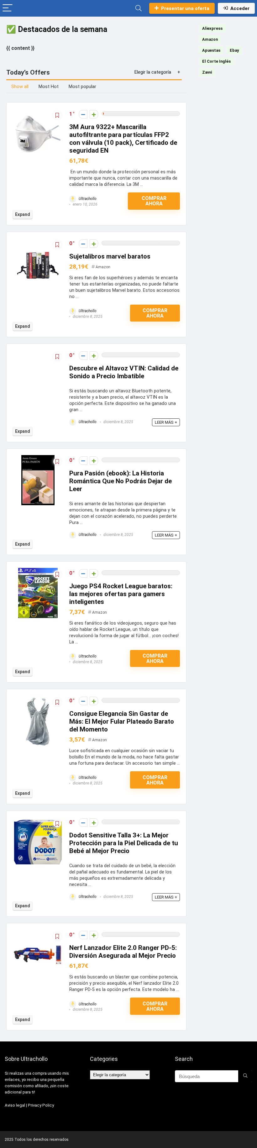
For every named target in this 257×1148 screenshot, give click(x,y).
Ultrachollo (87, 199)
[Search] (138, 8)
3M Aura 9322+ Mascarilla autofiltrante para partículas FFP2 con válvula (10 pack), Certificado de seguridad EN (123, 138)
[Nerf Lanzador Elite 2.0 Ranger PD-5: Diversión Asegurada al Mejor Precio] (38, 934)
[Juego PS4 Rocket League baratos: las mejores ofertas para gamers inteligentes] (37, 572)
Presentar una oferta (185, 8)
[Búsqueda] (245, 1076)
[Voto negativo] (83, 114)
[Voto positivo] (94, 114)
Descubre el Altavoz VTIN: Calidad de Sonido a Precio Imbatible (123, 372)
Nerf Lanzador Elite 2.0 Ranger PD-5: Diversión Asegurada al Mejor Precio (123, 951)
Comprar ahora (154, 201)
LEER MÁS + (166, 422)
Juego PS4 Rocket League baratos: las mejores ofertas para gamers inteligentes (120, 593)
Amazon (103, 267)
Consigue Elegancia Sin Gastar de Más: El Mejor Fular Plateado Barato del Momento (121, 721)
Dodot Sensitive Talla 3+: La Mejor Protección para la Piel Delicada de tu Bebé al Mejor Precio (123, 843)
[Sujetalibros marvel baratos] (38, 242)
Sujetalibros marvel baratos (109, 256)
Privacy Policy (41, 1105)
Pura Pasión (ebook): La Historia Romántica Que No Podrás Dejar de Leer (120, 481)
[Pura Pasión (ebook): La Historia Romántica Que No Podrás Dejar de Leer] (37, 459)
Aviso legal (15, 1105)
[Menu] (7, 8)
